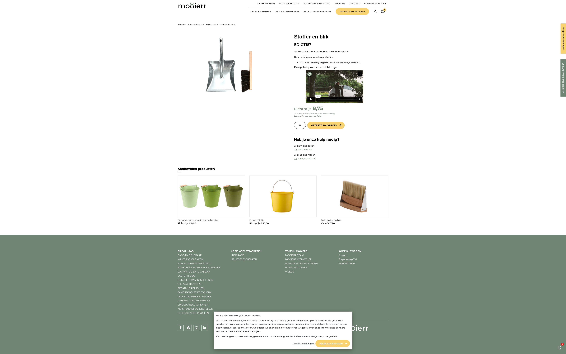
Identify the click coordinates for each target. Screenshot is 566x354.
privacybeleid (330, 336)
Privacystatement (297, 267)
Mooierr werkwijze (298, 259)
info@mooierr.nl (306, 158)
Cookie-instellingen (303, 343)
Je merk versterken (287, 11)
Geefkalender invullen (193, 313)
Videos (289, 271)
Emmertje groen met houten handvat (198, 220)
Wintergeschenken (190, 259)
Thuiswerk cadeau (190, 284)
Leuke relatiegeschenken (194, 296)
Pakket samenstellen (352, 11)
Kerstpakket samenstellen (195, 308)
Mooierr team (294, 255)
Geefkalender (266, 3)
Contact (355, 3)
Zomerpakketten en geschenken (199, 267)
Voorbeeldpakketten (316, 3)
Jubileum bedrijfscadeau (194, 263)
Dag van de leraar (190, 255)
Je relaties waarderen (317, 11)
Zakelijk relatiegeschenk (195, 292)
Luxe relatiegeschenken (194, 300)
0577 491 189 (304, 149)
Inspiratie (237, 255)
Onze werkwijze (289, 3)
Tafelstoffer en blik (331, 220)
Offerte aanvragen (324, 125)
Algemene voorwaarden (301, 263)
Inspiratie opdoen (375, 3)
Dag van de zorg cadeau (194, 271)
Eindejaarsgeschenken (193, 304)
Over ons (339, 3)
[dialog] (283, 330)
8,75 (317, 108)
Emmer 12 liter (257, 220)
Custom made (186, 275)
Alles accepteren (331, 343)
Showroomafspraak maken (563, 78)
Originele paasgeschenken (195, 280)
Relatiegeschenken (244, 259)
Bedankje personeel (191, 288)
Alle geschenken (261, 11)
